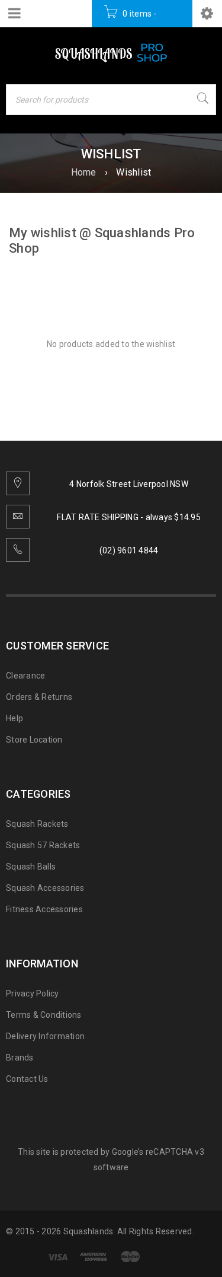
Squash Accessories (45, 888)
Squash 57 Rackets (43, 845)
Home (83, 172)
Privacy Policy (32, 993)
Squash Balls (31, 866)
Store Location (34, 739)
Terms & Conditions (44, 1015)
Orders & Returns (39, 697)
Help (14, 718)
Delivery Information (45, 1036)
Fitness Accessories (44, 909)
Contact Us (27, 1079)
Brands (20, 1057)
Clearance (25, 675)
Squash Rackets (37, 824)
